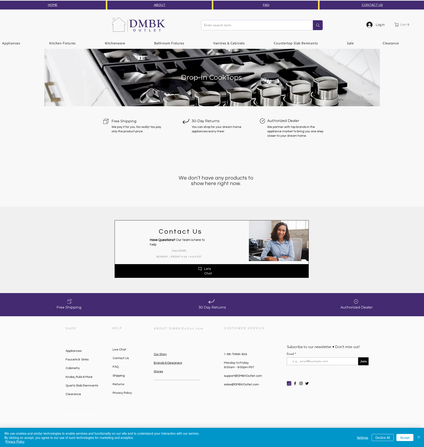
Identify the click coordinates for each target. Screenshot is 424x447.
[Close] (418, 437)
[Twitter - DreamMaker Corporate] (307, 383)
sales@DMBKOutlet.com (241, 384)
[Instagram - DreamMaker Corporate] (301, 383)
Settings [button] (362, 437)
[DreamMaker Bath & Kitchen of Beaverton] (289, 383)
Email (291, 353)
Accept (405, 437)
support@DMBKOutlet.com (243, 375)
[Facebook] (295, 383)
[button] (402, 25)
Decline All (382, 437)
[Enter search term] (318, 25)
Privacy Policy (15, 441)
